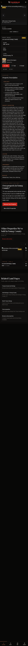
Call (7, 65)
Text (14, 65)
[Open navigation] (25, 2)
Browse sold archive (7, 239)
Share (5, 69)
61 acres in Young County (9, 263)
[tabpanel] (14, 20)
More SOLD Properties (10, 208)
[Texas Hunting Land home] (14, 2)
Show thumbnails (14, 31)
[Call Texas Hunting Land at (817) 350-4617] (2, 2)
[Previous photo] (3, 15)
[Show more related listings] (25, 244)
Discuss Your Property (10, 204)
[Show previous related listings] (21, 244)
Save (12, 69)
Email (22, 65)
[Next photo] (24, 15)
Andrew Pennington (11, 60)
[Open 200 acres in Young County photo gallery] (14, 15)
